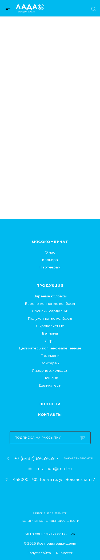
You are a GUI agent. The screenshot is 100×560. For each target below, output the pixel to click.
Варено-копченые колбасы (50, 303)
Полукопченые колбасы (50, 318)
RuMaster (64, 553)
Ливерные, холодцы (50, 370)
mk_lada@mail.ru (54, 468)
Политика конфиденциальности (50, 521)
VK (72, 534)
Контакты (50, 414)
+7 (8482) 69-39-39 (34, 458)
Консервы (50, 363)
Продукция (50, 285)
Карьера (50, 260)
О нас (50, 252)
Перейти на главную (50, 170)
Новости (50, 404)
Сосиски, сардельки (50, 311)
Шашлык (50, 378)
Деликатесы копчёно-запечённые (50, 348)
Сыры (50, 341)
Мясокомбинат (50, 242)
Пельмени (50, 355)
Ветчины (50, 333)
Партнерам (50, 267)
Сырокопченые (50, 326)
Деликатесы (50, 385)
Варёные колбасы (50, 296)
